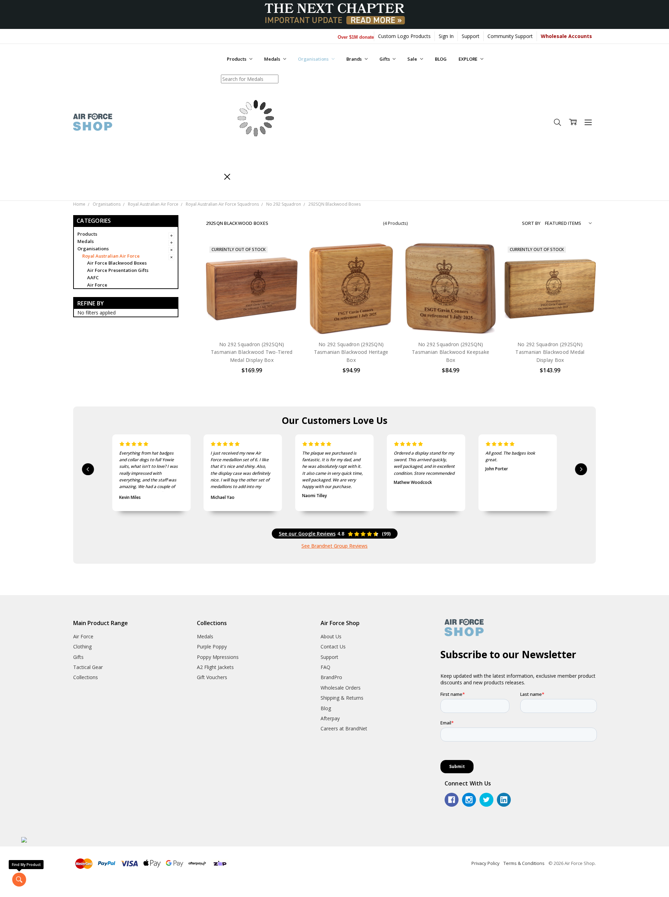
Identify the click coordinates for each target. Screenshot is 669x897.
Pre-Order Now (351, 320)
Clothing (82, 646)
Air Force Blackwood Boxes (117, 263)
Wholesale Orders (341, 687)
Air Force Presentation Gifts (117, 270)
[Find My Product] (19, 880)
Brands (354, 59)
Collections (85, 677)
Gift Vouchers (212, 677)
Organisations (314, 59)
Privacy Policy (485, 863)
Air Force (97, 285)
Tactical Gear (88, 667)
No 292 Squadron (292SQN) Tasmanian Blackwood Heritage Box (351, 352)
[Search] (260, 176)
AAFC (93, 277)
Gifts (385, 59)
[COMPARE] (285, 266)
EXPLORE (468, 59)
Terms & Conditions (524, 863)
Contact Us (333, 646)
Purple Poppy (212, 646)
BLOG (441, 59)
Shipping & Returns (342, 697)
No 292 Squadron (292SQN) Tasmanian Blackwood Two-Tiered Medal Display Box (252, 352)
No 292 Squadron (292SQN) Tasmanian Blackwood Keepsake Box (450, 352)
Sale (412, 59)
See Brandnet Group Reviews (334, 545)
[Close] (227, 176)
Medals (272, 59)
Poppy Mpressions (218, 657)
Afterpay (330, 718)
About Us (331, 636)
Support (470, 36)
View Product (251, 320)
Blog (326, 708)
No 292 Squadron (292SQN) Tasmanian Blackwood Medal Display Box (549, 352)
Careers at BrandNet (344, 728)
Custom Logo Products (404, 36)
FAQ (325, 667)
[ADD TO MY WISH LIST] (285, 277)
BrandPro (331, 677)
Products (237, 59)
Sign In (446, 36)
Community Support (510, 36)
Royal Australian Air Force (111, 256)
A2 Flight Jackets (215, 667)
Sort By (531, 223)
